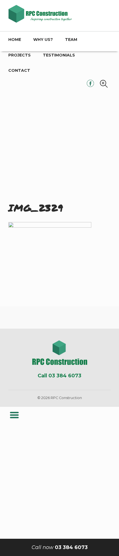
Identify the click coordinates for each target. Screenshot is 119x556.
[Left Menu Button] (14, 415)
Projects (19, 55)
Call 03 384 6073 (59, 376)
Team (71, 39)
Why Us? (43, 39)
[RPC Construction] (60, 353)
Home (14, 39)
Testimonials (59, 55)
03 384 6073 (60, 547)
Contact (19, 70)
